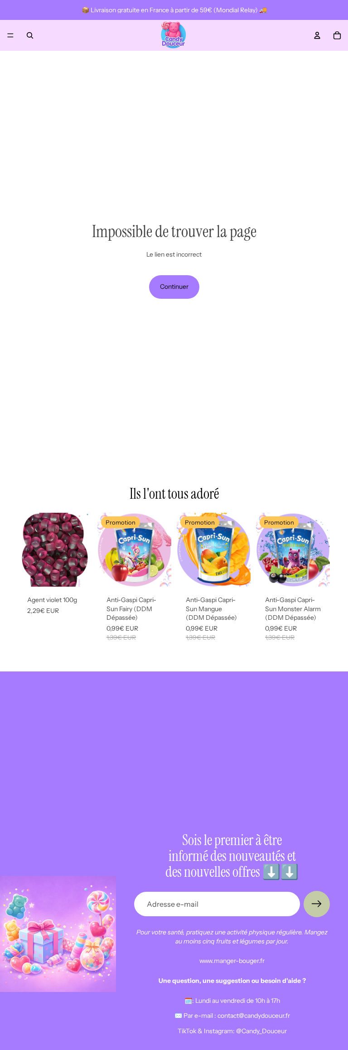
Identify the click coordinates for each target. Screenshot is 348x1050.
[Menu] (10, 35)
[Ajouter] (78, 572)
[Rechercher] (30, 35)
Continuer (174, 286)
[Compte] (317, 35)
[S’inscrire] (317, 904)
